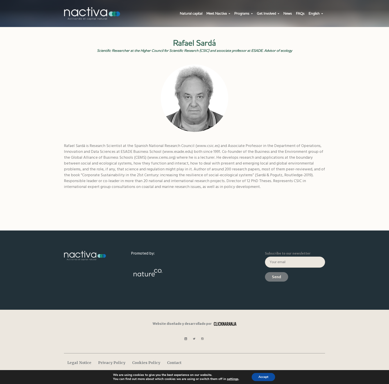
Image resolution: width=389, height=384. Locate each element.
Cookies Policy (146, 362)
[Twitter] (194, 339)
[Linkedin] (186, 339)
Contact (174, 362)
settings (232, 379)
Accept (263, 377)
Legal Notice (79, 362)
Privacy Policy (111, 362)
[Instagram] (202, 339)
